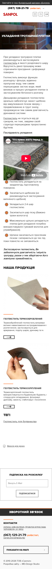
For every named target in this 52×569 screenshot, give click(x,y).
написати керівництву (14, 538)
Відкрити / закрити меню (35, 14)
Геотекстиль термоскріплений (22, 388)
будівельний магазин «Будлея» (34, 3)
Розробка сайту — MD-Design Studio (21, 564)
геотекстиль (10, 63)
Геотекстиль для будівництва (19, 421)
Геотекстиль (10, 118)
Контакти (10, 523)
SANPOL (10, 14)
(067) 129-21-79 (24, 8)
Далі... (9, 337)
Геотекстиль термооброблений (22, 318)
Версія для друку (16, 446)
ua (46, 14)
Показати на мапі (18, 550)
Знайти (41, 14)
